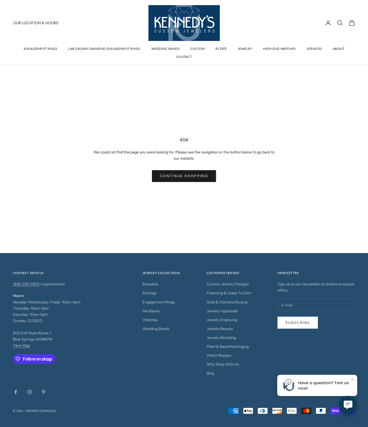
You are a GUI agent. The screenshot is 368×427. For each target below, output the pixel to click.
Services (314, 49)
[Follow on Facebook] (15, 392)
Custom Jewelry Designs (228, 284)
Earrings (150, 292)
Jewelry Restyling (221, 337)
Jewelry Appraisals (222, 311)
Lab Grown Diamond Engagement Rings (104, 49)
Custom (197, 49)
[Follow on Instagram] (29, 392)
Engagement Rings (41, 49)
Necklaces (151, 311)
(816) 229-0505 (26, 284)
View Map (21, 345)
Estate (221, 49)
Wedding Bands (165, 49)
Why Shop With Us (223, 364)
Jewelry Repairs (220, 328)
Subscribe (297, 322)
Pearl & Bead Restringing (228, 346)
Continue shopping (184, 176)
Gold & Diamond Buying (227, 302)
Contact (184, 57)
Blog (210, 373)
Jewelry (245, 49)
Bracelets (150, 284)
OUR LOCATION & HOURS (35, 22)
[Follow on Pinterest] (43, 392)
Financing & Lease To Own (229, 292)
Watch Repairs (219, 355)
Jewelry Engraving (222, 319)
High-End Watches (279, 49)
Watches (150, 319)
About (338, 49)
